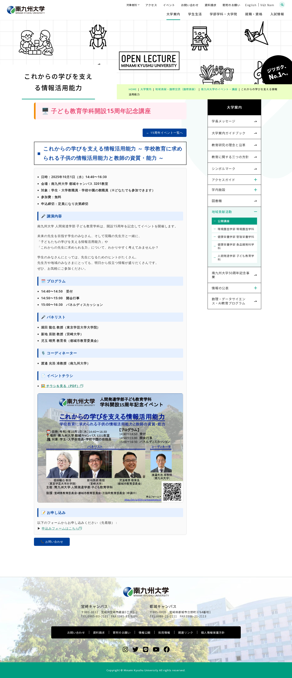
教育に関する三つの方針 (230, 156)
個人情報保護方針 (213, 632)
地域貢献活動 (222, 211)
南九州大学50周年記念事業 (230, 274)
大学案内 (173, 14)
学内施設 (218, 189)
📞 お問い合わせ (52, 541)
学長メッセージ (223, 121)
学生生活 (195, 14)
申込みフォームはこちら (60, 528)
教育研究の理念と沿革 (229, 144)
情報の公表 (220, 288)
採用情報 (164, 632)
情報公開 (145, 632)
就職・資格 (253, 14)
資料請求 (99, 632)
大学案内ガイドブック (229, 133)
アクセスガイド (223, 179)
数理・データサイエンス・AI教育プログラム (229, 300)
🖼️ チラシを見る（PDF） (60, 386)
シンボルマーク (223, 168)
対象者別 (132, 5)
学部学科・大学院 (223, 14)
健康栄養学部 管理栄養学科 (236, 237)
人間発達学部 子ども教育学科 (236, 257)
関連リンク (185, 632)
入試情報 (277, 14)
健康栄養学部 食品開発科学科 (236, 246)
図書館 (217, 200)
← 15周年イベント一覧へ (164, 133)
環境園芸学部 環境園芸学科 (236, 229)
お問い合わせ (76, 632)
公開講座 (224, 221)
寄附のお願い (122, 632)
